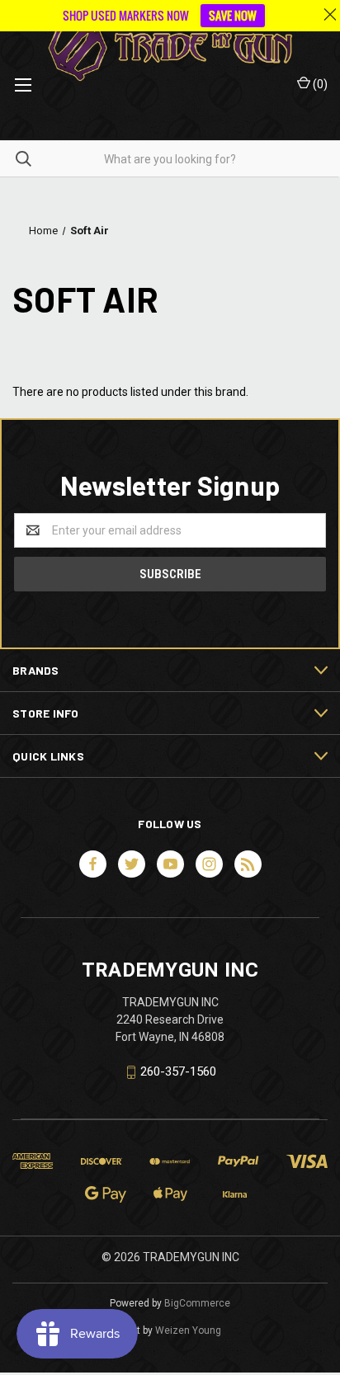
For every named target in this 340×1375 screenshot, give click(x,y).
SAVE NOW (233, 15)
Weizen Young (188, 1330)
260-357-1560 (178, 1071)
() (319, 84)
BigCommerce (197, 1303)
